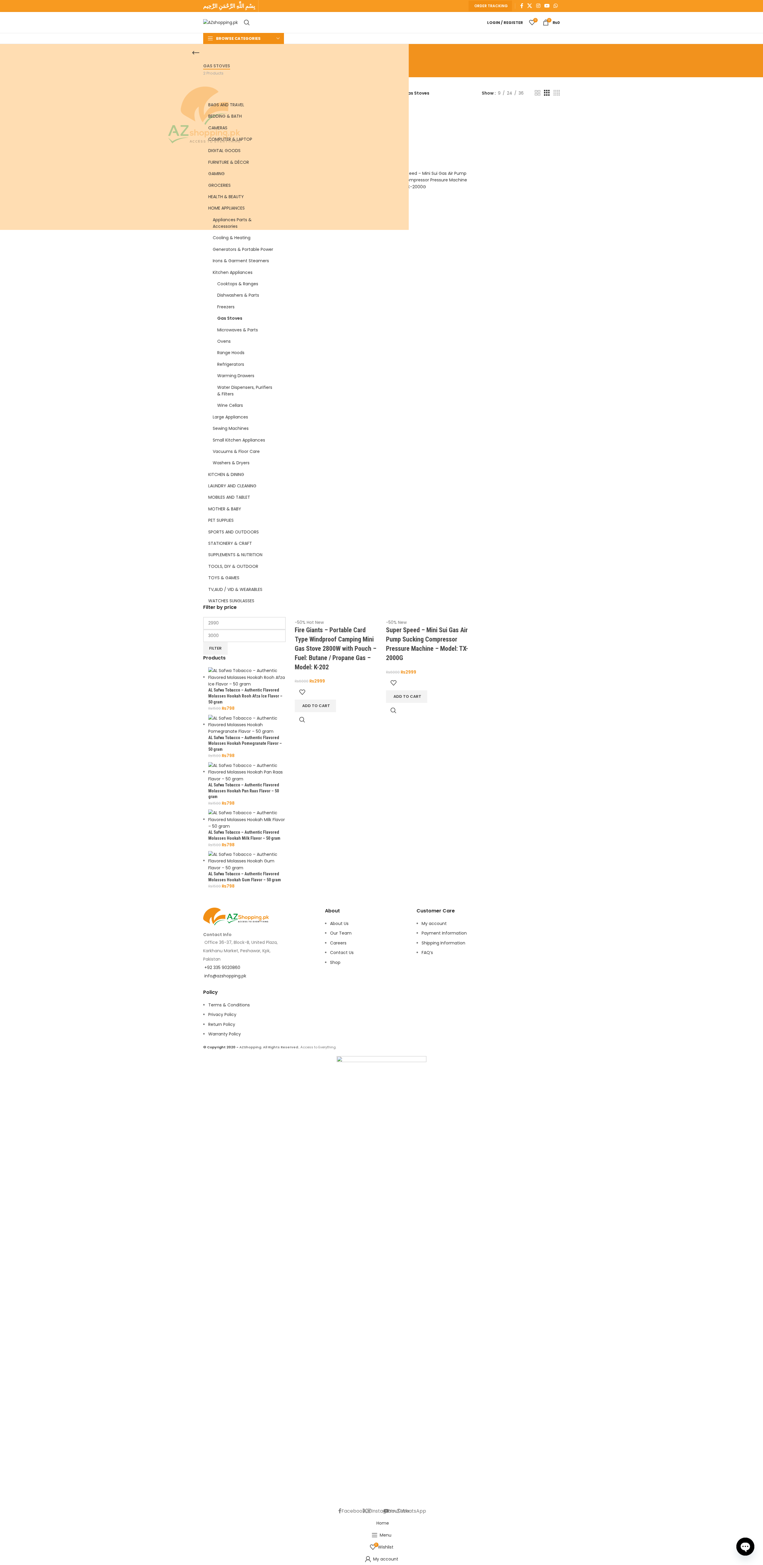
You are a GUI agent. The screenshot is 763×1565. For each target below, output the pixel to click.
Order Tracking (491, 5)
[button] (406, 696)
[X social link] (529, 5)
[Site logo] (220, 22)
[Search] (247, 22)
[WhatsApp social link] (556, 5)
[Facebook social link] (521, 5)
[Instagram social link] (538, 5)
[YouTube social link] (546, 5)
